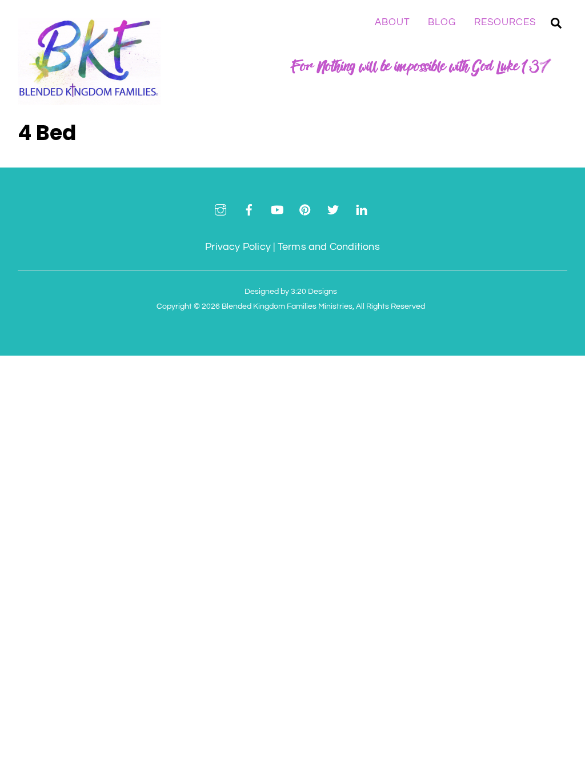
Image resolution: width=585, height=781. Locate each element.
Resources (505, 22)
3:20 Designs (314, 291)
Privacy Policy (238, 246)
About (392, 22)
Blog (442, 22)
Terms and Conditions (329, 246)
